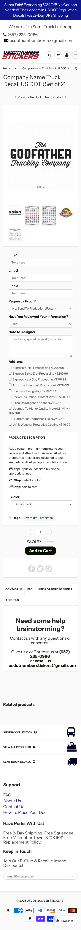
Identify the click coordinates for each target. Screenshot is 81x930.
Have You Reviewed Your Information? (38, 317)
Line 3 (13, 286)
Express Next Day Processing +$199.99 (39, 379)
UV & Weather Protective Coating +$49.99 (41, 425)
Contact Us (13, 589)
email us (43, 660)
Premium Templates (39, 518)
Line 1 (13, 255)
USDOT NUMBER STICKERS (45, 900)
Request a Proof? (22, 301)
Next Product (54, 97)
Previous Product (29, 97)
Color (15, 497)
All (16, 68)
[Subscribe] (72, 876)
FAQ (30, 589)
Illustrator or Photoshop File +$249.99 (38, 419)
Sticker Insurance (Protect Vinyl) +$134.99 (41, 397)
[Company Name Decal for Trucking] (40, 156)
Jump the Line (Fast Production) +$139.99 (41, 385)
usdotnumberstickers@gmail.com (42, 40)
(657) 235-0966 (23, 34)
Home (7, 68)
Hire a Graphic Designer (55, 589)
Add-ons (16, 362)
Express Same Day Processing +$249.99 (40, 374)
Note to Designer (22, 332)
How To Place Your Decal (26, 812)
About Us (12, 600)
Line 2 (13, 270)
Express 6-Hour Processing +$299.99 (38, 368)
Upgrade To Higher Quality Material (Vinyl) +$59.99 (39, 411)
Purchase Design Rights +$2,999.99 (37, 391)
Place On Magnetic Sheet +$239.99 (37, 403)
